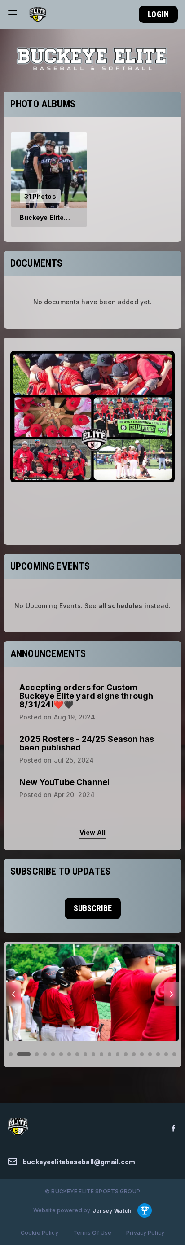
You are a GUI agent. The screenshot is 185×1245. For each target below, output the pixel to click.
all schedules (121, 605)
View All (92, 832)
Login (158, 14)
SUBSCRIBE (93, 908)
